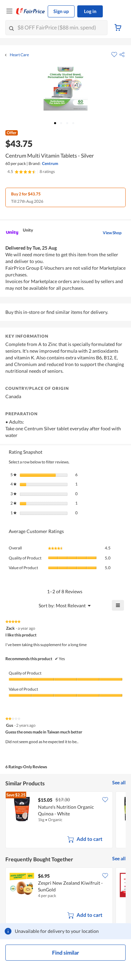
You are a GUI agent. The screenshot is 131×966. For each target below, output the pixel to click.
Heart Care (19, 55)
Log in (90, 11)
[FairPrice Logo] (30, 11)
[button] (122, 54)
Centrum (50, 163)
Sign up (61, 11)
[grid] (65, 820)
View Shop (112, 232)
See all (119, 782)
